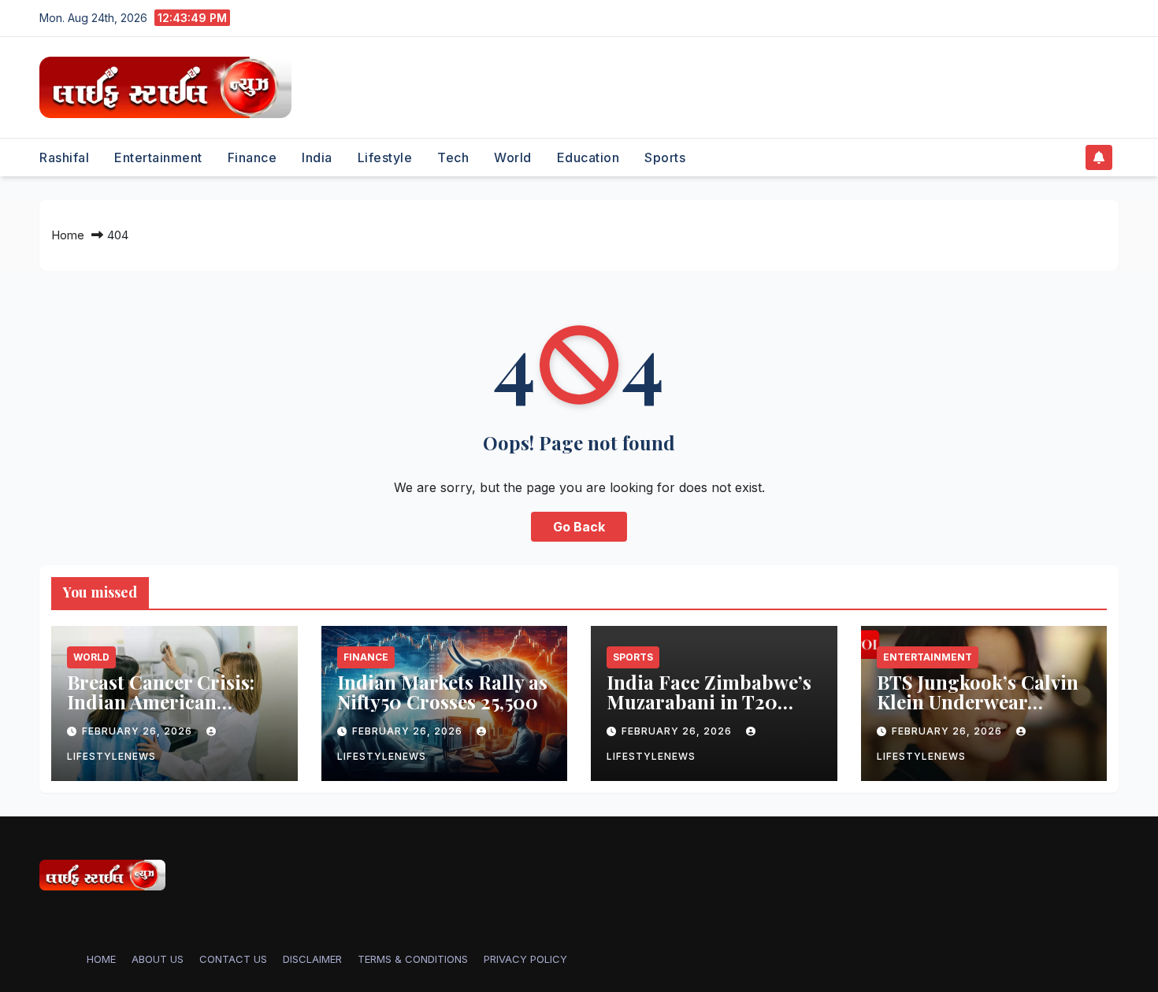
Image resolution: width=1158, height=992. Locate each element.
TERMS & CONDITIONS (413, 959)
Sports (664, 157)
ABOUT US (158, 959)
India (317, 157)
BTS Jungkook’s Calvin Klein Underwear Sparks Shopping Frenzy (977, 711)
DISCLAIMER (312, 959)
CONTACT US (233, 959)
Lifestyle (385, 157)
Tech (453, 157)
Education (588, 157)
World (513, 157)
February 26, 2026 (138, 731)
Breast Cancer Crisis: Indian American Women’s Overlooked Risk (160, 711)
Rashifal (64, 157)
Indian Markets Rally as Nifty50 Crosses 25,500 (442, 691)
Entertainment (158, 157)
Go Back (579, 527)
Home (67, 235)
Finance (252, 157)
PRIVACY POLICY (525, 959)
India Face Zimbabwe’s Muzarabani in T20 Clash (709, 701)
